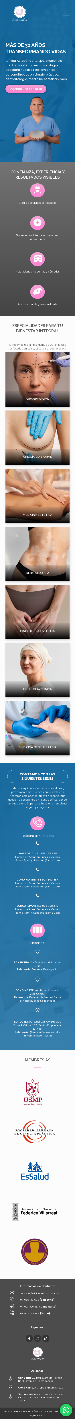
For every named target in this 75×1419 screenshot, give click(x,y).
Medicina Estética (37, 515)
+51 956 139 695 (37, 853)
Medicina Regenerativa (37, 747)
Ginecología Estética (37, 631)
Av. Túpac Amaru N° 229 (40, 1387)
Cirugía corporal (37, 457)
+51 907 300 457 (37, 879)
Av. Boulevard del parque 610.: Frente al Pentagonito (37, 966)
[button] (66, 13)
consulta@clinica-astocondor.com (40, 1293)
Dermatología (37, 573)
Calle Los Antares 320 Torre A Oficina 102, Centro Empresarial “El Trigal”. (40, 1397)
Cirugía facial (37, 399)
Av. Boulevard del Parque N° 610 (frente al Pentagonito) (40, 1379)
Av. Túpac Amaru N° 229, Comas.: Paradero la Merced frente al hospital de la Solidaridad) (37, 996)
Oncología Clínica (37, 689)
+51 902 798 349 (37, 906)
